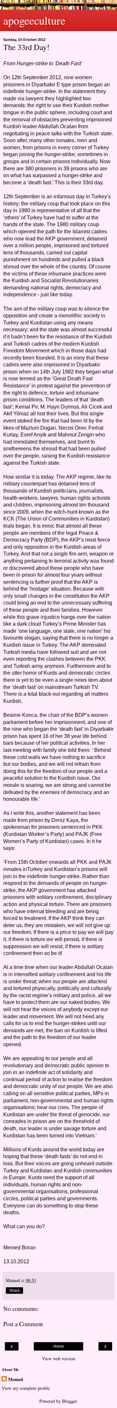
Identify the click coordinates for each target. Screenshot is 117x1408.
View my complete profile (26, 1388)
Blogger (69, 1401)
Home (58, 1346)
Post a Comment (23, 1324)
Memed (15, 1379)
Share (14, 1290)
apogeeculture (34, 20)
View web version (58, 1358)
